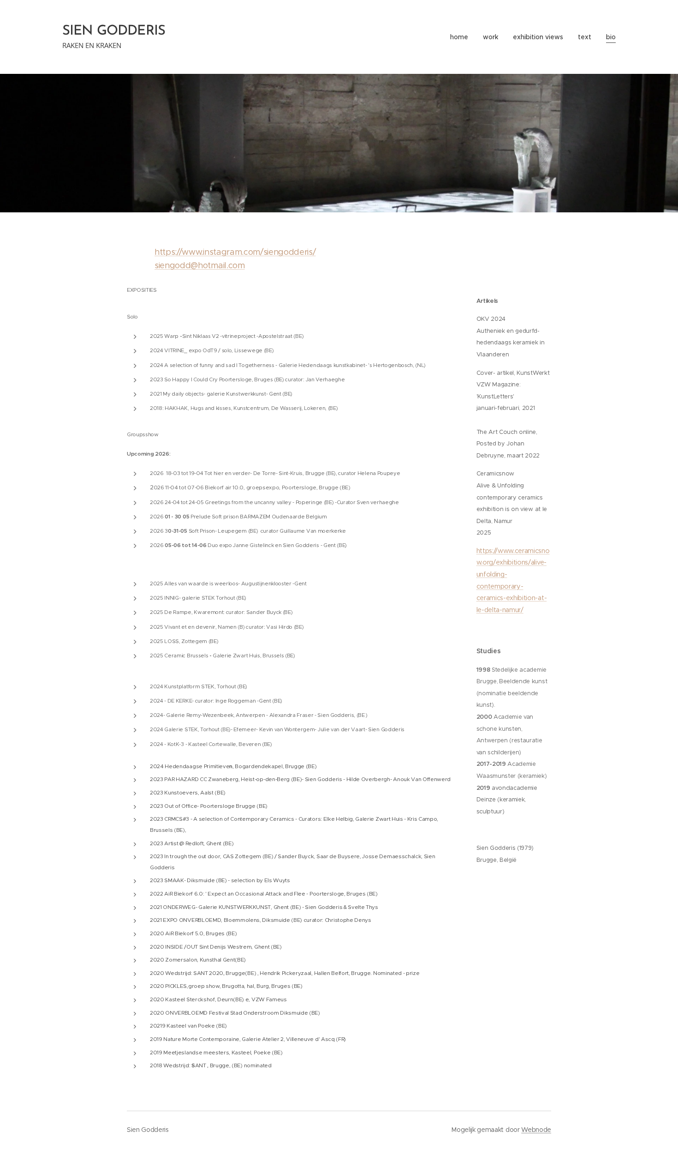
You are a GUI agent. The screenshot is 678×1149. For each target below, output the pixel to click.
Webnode (536, 1129)
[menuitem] (462, 36)
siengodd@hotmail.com (200, 265)
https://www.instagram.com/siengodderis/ (235, 252)
